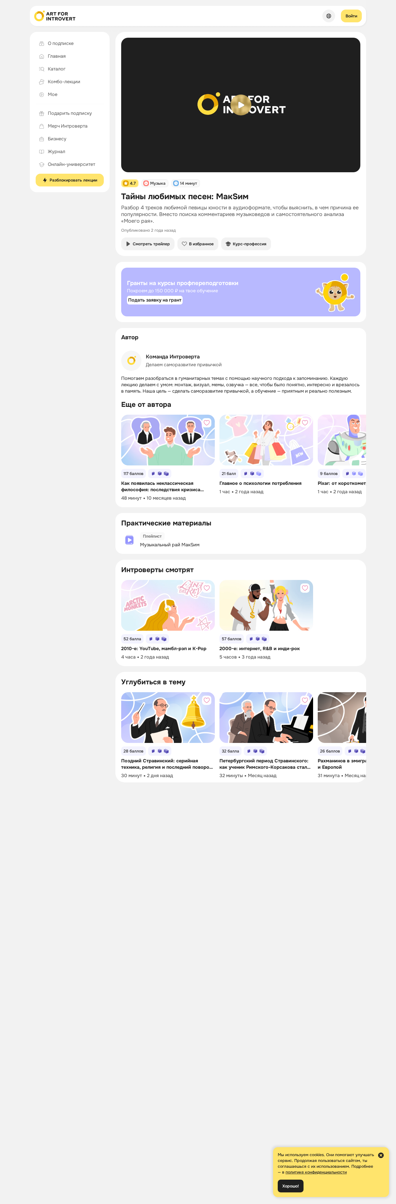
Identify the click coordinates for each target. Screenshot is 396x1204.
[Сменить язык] (328, 16)
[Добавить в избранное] (206, 422)
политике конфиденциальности (316, 1172)
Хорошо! (290, 1186)
